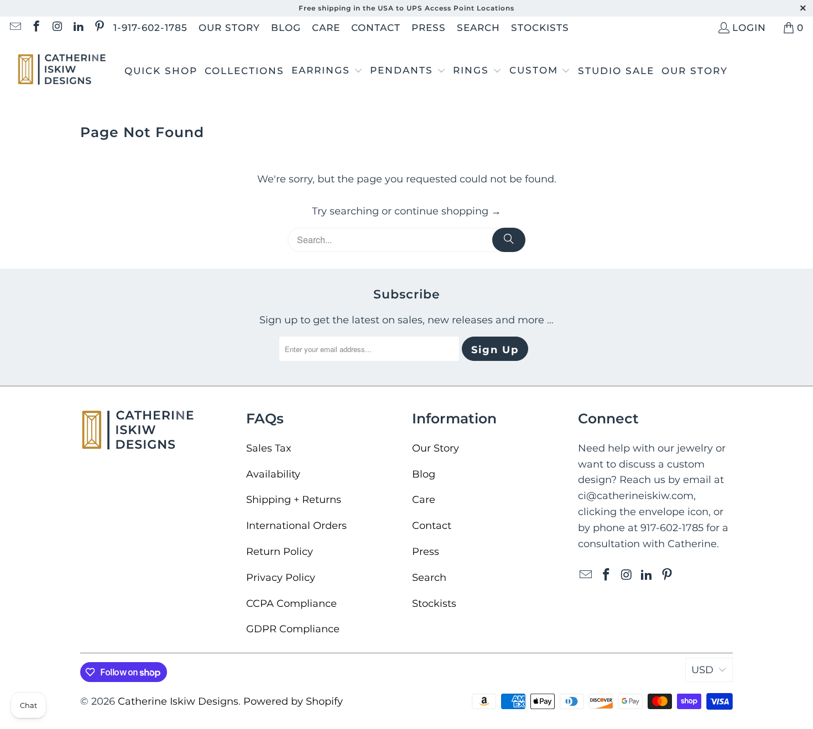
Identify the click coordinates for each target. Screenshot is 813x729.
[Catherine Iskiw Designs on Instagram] (56, 27)
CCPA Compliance (291, 603)
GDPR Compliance (293, 629)
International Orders (296, 526)
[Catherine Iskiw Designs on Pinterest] (98, 27)
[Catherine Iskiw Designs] (62, 71)
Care (326, 27)
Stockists (540, 27)
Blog (286, 27)
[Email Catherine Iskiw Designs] (14, 27)
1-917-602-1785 (150, 27)
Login (749, 27)
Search (478, 27)
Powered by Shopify (293, 701)
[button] (327, 71)
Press (428, 27)
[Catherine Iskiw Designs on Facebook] (35, 27)
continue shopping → (447, 211)
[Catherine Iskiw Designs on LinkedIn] (77, 27)
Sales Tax (268, 448)
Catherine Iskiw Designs (178, 701)
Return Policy (279, 552)
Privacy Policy (280, 577)
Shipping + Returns (293, 500)
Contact (375, 27)
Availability (273, 474)
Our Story (229, 27)
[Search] (508, 240)
